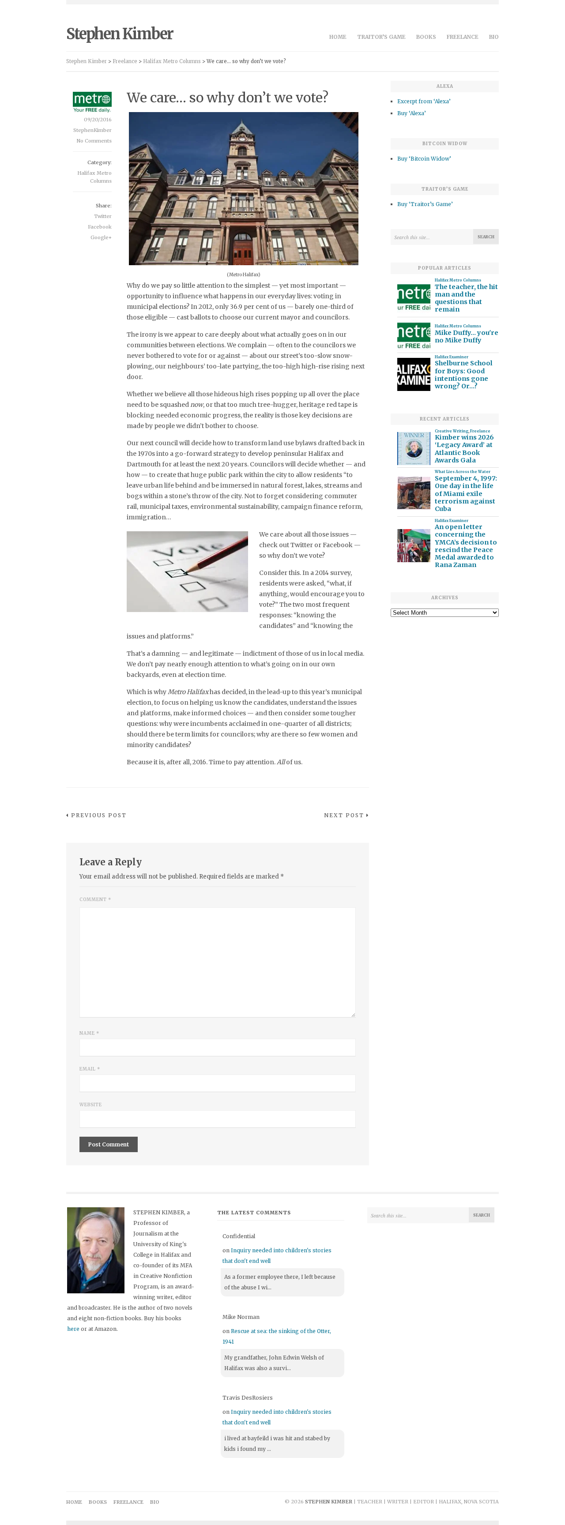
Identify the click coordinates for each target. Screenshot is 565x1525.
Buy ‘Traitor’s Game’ (425, 204)
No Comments (94, 141)
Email (89, 1069)
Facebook (100, 227)
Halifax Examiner (451, 357)
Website (90, 1105)
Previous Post (99, 815)
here (73, 1329)
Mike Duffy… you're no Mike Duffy (466, 336)
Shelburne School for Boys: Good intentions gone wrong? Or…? (464, 375)
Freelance (462, 37)
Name (89, 1033)
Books (426, 37)
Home (338, 37)
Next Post (344, 815)
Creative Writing (451, 431)
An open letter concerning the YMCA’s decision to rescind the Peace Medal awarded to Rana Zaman (466, 546)
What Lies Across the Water (462, 472)
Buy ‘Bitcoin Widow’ (424, 158)
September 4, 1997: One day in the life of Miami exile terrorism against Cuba (466, 494)
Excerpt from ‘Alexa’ (424, 101)
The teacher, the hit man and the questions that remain (466, 298)
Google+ (101, 237)
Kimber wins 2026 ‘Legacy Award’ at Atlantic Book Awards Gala (464, 449)
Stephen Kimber (119, 34)
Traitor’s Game (381, 37)
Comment (95, 899)
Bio (494, 37)
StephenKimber (92, 130)
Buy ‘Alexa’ (411, 113)
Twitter (103, 216)
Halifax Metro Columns (458, 280)
